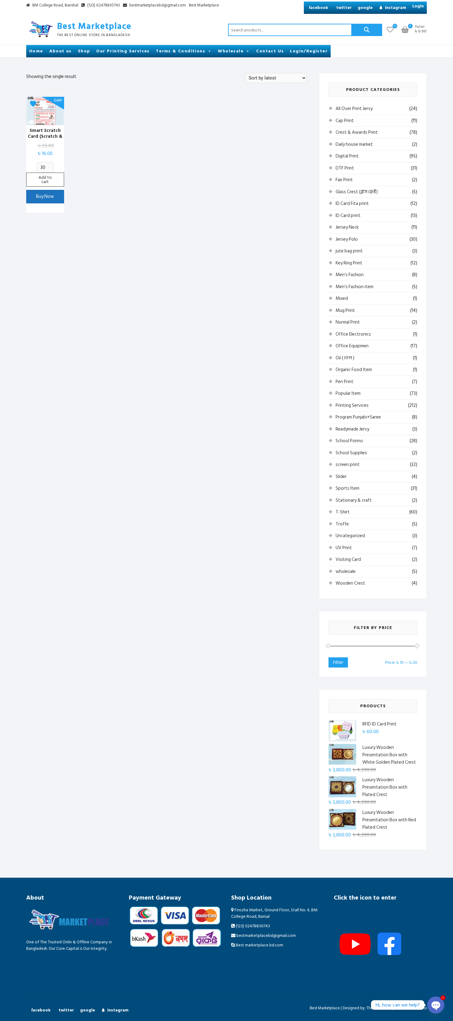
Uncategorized (350, 536)
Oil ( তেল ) (345, 358)
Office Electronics (353, 334)
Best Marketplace (204, 5)
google (365, 7)
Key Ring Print (349, 263)
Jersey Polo (347, 239)
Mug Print (345, 310)
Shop (84, 51)
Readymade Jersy (352, 429)
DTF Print (345, 168)
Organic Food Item (354, 370)
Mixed (342, 298)
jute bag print (349, 251)
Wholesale (230, 51)
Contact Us (270, 51)
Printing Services (352, 405)
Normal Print (348, 322)
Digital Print (347, 156)
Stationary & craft (354, 500)
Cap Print (345, 121)
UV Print (344, 548)
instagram (395, 7)
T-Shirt (343, 512)
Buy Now (45, 196)
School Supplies (351, 453)
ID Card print (348, 215)
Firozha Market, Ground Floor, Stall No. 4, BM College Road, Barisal (274, 913)
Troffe (342, 524)
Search (366, 30)
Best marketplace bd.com (259, 945)
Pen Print (344, 382)
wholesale (346, 571)
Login (418, 6)
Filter (338, 662)
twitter (344, 7)
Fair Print (344, 180)
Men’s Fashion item (354, 287)
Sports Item (347, 488)
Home (36, 51)
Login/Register (309, 51)
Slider (341, 476)
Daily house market (354, 144)
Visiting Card (348, 559)
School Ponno (349, 441)
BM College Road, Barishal (54, 5)
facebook (318, 7)
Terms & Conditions (180, 51)
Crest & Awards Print (357, 132)
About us (60, 51)
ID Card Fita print (352, 203)
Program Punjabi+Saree (358, 417)
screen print (348, 464)
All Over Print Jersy (354, 108)
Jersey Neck (347, 227)
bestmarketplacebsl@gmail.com (157, 5)
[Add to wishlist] (34, 104)
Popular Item (348, 393)
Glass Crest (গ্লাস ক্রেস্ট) (357, 192)
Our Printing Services (122, 51)
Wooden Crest (350, 583)
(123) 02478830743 (103, 5)
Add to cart (45, 179)
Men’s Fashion (350, 275)
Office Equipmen (352, 346)
